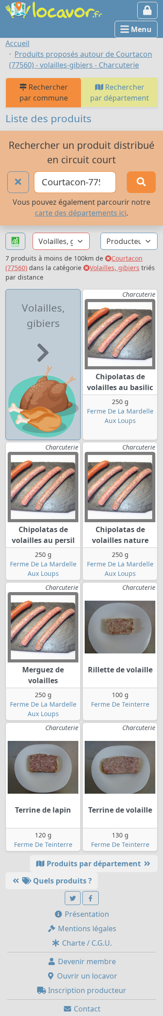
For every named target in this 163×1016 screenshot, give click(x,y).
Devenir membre (86, 961)
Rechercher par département (119, 92)
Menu (140, 29)
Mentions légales (86, 928)
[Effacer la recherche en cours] (18, 182)
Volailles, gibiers (114, 267)
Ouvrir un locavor (86, 976)
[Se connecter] (147, 10)
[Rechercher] (141, 182)
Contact (86, 1009)
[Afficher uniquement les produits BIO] (15, 241)
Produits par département (94, 864)
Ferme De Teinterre (120, 704)
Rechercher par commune (43, 92)
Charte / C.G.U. (86, 943)
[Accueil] (53, 9)
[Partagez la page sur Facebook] (90, 898)
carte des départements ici (80, 213)
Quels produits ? (61, 881)
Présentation (86, 914)
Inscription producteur (86, 990)
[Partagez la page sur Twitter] (73, 898)
